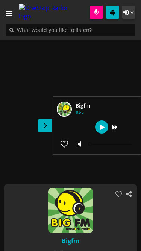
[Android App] (112, 12)
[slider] (111, 144)
